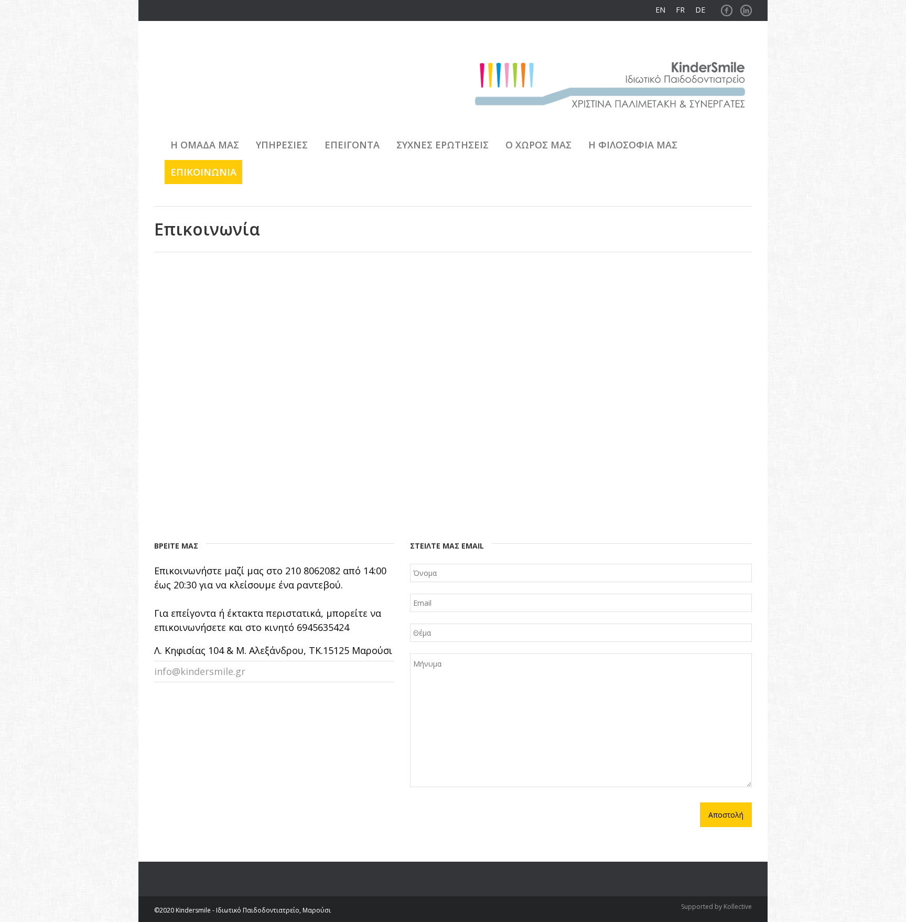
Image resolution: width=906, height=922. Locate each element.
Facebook (726, 8)
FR (680, 10)
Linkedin (746, 8)
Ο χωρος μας (538, 144)
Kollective (738, 906)
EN (660, 10)
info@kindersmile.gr (199, 671)
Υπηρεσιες (282, 144)
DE (700, 10)
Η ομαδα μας (204, 144)
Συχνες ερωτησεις (442, 144)
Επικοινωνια (203, 172)
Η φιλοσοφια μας (632, 144)
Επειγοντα (352, 144)
